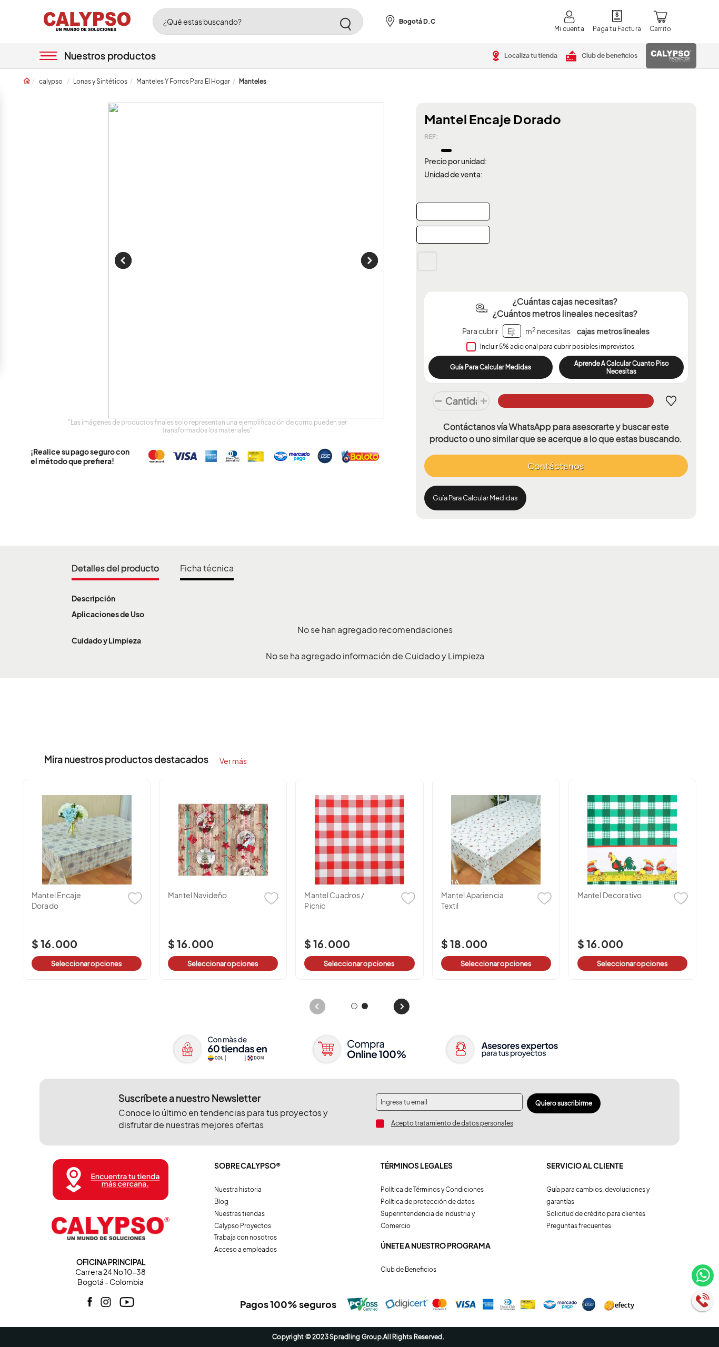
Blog (221, 1201)
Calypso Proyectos (242, 1226)
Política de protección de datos (428, 1201)
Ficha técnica (207, 568)
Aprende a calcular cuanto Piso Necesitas (621, 367)
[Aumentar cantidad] (483, 401)
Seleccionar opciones (86, 963)
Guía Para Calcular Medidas (490, 367)
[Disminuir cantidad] (438, 401)
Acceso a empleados (245, 1249)
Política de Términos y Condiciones (432, 1189)
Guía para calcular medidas (475, 498)
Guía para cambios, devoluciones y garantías (598, 1195)
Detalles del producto (115, 568)
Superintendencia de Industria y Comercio (428, 1220)
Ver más (233, 761)
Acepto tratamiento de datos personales (452, 1123)
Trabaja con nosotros (245, 1237)
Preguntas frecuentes (578, 1226)
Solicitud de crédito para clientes (595, 1214)
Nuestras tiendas (239, 1214)
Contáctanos (555, 465)
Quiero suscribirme (563, 1103)
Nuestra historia (238, 1189)
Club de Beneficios (408, 1269)
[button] (354, 1006)
